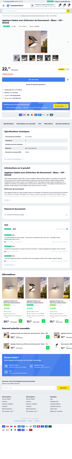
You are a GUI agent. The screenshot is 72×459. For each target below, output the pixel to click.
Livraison (4, 401)
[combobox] (34, 11)
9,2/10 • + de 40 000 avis (62, 1)
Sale (51, 399)
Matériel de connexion (56, 411)
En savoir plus (59, 106)
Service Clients (6, 399)
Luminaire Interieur (14, 16)
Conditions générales (20, 421)
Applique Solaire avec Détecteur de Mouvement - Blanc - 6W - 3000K (12, 302)
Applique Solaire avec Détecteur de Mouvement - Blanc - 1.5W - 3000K (35, 302)
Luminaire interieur (55, 404)
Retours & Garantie (7, 404)
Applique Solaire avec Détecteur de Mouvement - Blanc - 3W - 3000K (58, 302)
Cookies (37, 421)
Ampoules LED (54, 401)
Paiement (4, 406)
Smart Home (53, 409)
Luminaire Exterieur (55, 406)
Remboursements (7, 409)
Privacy (30, 421)
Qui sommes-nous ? (8, 411)
